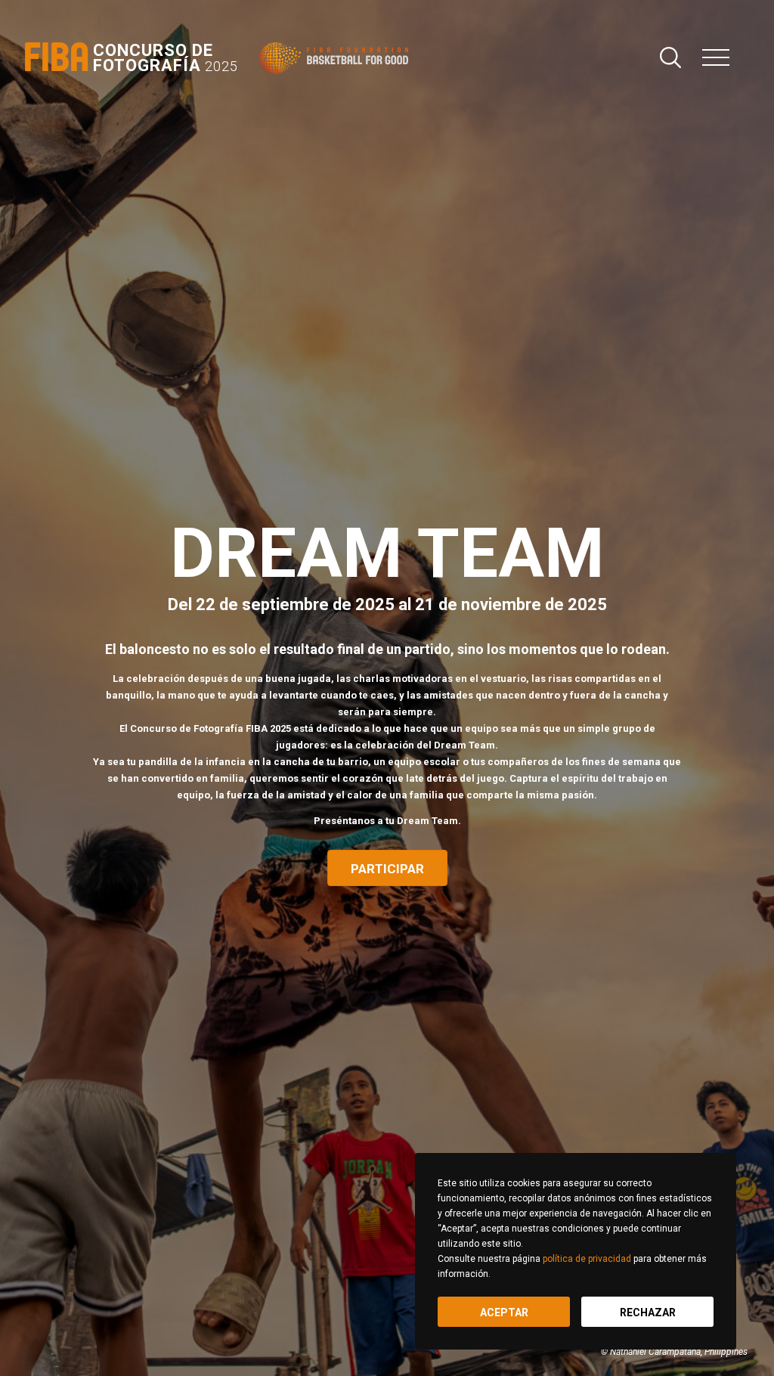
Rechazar (648, 1312)
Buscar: (670, 57)
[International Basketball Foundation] (336, 58)
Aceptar (504, 1312)
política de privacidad (587, 1259)
